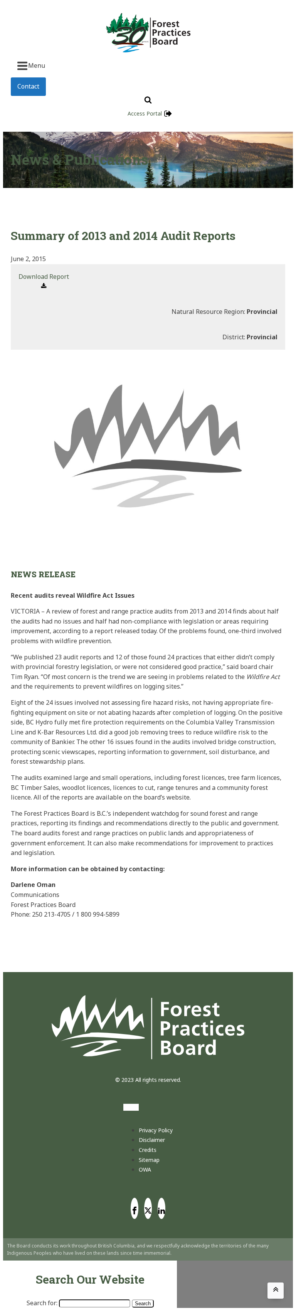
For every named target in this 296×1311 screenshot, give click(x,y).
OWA (145, 1169)
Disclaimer (152, 1139)
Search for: (42, 1303)
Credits (147, 1149)
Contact (28, 86)
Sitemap (149, 1159)
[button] (43, 282)
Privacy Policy (156, 1130)
